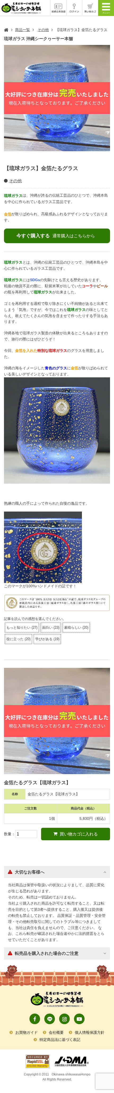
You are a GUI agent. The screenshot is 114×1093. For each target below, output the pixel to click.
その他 (43, 30)
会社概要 (56, 1032)
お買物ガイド (26, 1032)
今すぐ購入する (55, 235)
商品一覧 (22, 30)
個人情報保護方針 (89, 1032)
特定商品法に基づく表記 (60, 1039)
